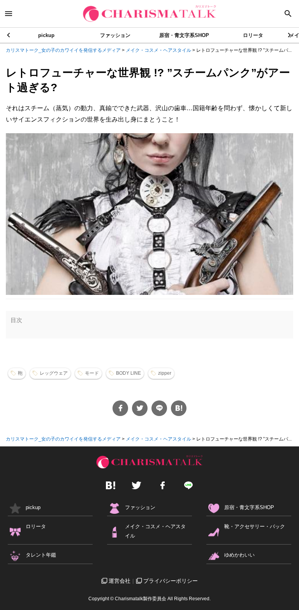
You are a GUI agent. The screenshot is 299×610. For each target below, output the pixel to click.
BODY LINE (128, 373)
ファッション (115, 35)
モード (92, 373)
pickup (46, 35)
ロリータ (253, 35)
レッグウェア (54, 373)
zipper (164, 373)
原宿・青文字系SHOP (184, 35)
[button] (290, 35)
